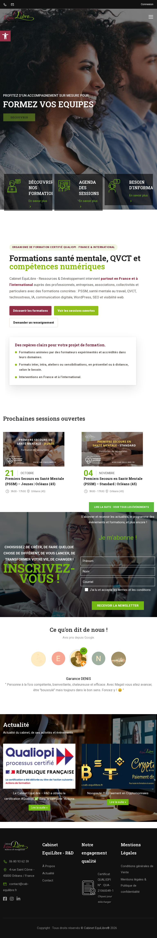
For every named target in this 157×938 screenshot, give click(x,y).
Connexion (147, 4)
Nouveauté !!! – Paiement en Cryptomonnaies (117, 793)
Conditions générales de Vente (137, 869)
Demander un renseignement (33, 322)
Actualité (48, 873)
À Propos (48, 866)
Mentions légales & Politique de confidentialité (133, 886)
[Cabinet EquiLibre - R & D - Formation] (18, 16)
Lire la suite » (39, 807)
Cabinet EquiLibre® (97, 928)
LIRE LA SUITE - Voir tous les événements (121, 507)
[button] (5, 36)
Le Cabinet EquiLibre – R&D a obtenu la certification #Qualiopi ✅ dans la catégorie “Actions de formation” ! (39, 796)
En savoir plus (38, 201)
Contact (47, 880)
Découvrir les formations (30, 310)
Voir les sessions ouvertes (76, 310)
